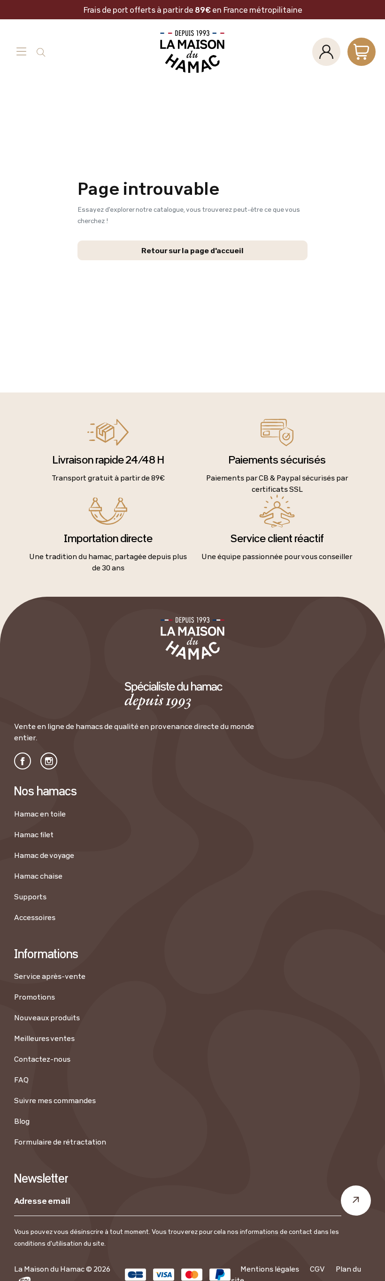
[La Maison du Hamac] (193, 51)
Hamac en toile (40, 813)
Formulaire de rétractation (60, 1141)
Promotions (34, 997)
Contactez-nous (42, 1059)
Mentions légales (269, 1269)
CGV (317, 1269)
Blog (22, 1121)
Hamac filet (34, 834)
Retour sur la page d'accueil (192, 250)
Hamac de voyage (44, 855)
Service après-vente (49, 976)
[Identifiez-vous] (326, 52)
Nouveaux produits (47, 1017)
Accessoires (34, 917)
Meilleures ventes (44, 1038)
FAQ (21, 1079)
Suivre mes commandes (55, 1100)
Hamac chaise (38, 876)
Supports (30, 896)
